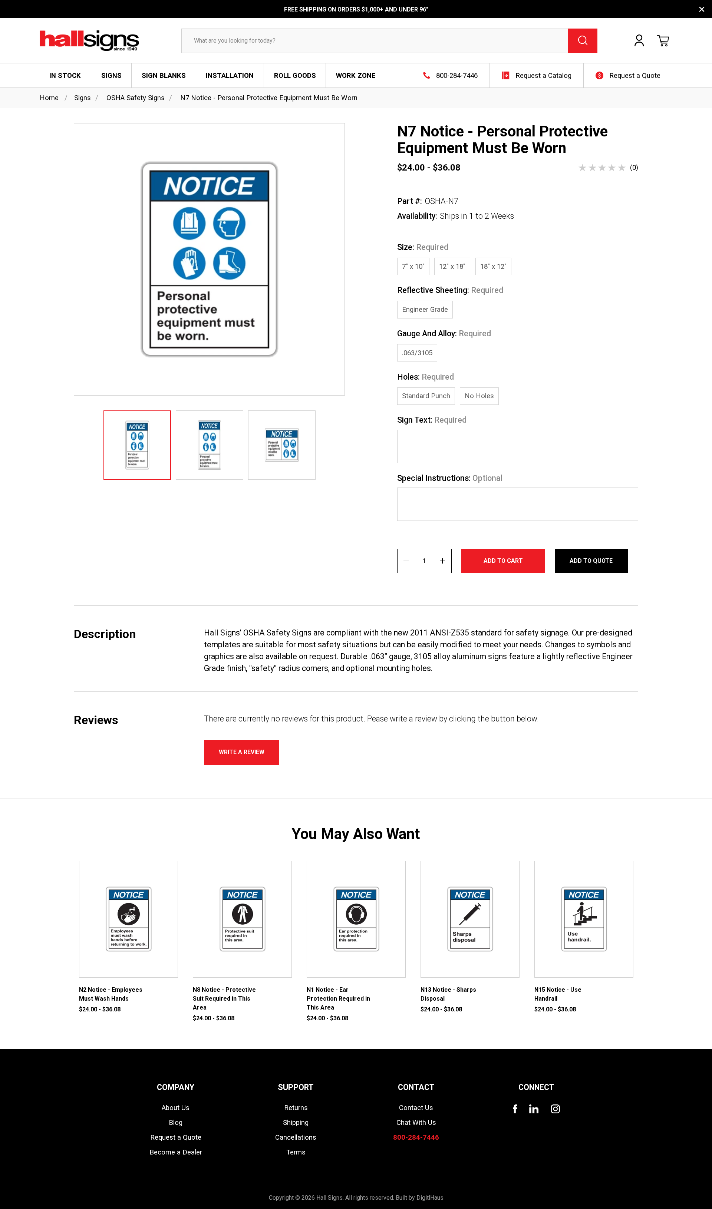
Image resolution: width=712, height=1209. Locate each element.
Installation (230, 76)
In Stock (65, 76)
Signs (111, 76)
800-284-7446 (457, 76)
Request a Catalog (543, 76)
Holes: (425, 377)
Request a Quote (634, 76)
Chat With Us (416, 1123)
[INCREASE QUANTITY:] (442, 560)
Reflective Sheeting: (450, 290)
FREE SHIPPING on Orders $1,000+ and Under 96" (356, 9)
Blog (175, 1123)
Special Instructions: (449, 478)
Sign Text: (432, 420)
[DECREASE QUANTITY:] (406, 560)
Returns (296, 1108)
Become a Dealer (175, 1152)
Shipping (296, 1123)
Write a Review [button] (241, 752)
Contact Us (416, 1108)
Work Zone (356, 76)
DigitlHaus (430, 1197)
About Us (175, 1108)
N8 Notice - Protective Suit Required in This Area (224, 998)
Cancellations (295, 1137)
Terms (296, 1152)
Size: (422, 247)
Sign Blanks (164, 76)
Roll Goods (295, 76)
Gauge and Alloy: (444, 333)
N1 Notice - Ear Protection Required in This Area (338, 998)
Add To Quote (591, 560)
